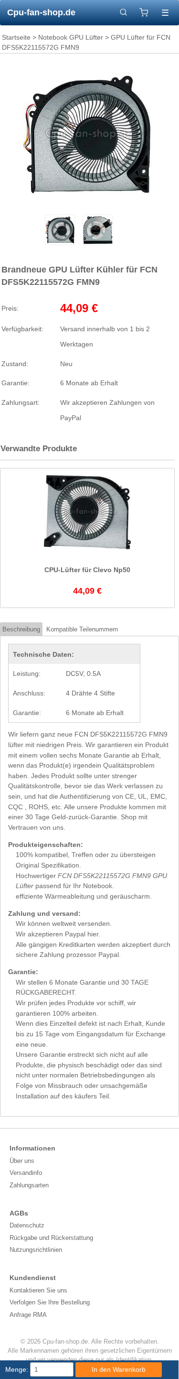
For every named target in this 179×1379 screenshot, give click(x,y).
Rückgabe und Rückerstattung (51, 1237)
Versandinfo (26, 1172)
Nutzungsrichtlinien (36, 1249)
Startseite (16, 37)
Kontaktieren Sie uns (38, 1290)
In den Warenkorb (119, 1369)
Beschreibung (21, 629)
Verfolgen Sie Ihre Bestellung (50, 1302)
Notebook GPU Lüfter (70, 37)
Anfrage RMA (28, 1314)
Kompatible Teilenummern (82, 629)
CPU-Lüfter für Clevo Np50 (87, 570)
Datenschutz (27, 1225)
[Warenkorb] (144, 12)
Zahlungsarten (29, 1185)
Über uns (22, 1160)
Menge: (16, 1369)
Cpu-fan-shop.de (41, 12)
